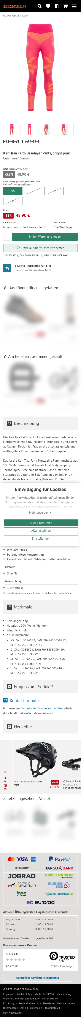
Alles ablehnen (41, 530)
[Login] (56, 6)
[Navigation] (74, 6)
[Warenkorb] (65, 6)
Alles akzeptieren (41, 523)
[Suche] (39, 6)
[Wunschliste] (48, 6)
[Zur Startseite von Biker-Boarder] (14, 6)
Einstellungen (41, 538)
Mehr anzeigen (39, 512)
